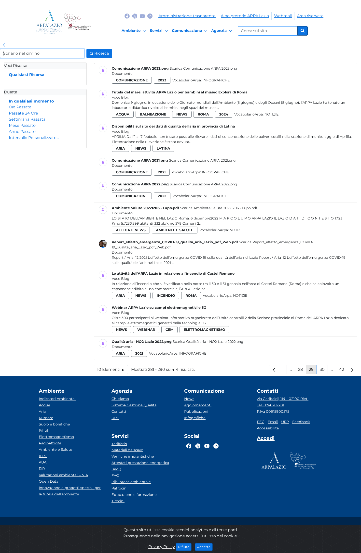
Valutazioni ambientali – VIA (63, 475)
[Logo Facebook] (127, 16)
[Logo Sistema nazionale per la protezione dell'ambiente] (77, 22)
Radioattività (50, 443)
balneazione (153, 114)
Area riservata (310, 15)
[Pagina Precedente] (274, 369)
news (181, 114)
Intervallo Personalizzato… (34, 137)
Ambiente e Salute (55, 449)
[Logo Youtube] (142, 16)
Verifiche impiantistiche (132, 456)
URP (115, 418)
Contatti (118, 411)
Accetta (205, 546)
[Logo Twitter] (134, 16)
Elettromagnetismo (56, 437)
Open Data (48, 481)
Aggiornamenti (197, 405)
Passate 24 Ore (23, 113)
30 (324, 370)
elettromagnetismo (204, 329)
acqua (122, 114)
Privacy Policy (161, 546)
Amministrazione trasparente (187, 15)
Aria (42, 411)
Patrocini (119, 488)
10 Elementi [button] (112, 370)
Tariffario (119, 444)
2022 (162, 196)
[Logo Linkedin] (150, 16)
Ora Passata (20, 107)
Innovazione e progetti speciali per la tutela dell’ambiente (70, 491)
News (189, 399)
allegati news (131, 230)
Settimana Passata (27, 119)
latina (163, 148)
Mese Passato (22, 125)
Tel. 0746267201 (270, 405)
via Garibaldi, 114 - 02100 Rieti (282, 399)
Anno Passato (22, 131)
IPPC (43, 456)
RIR (42, 468)
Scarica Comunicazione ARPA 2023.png (203, 68)
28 (302, 370)
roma (203, 114)
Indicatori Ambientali (57, 399)
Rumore (46, 418)
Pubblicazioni (196, 411)
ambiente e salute (174, 230)
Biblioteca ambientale (131, 482)
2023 (162, 80)
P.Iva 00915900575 (273, 411)
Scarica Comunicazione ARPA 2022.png (203, 184)
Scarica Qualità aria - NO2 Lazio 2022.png (208, 341)
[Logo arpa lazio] (49, 22)
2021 (162, 172)
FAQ (115, 475)
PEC (260, 422)
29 (313, 370)
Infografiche (216, 80)
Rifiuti (44, 430)
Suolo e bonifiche (54, 424)
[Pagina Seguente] (352, 369)
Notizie (271, 114)
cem (169, 329)
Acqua (44, 405)
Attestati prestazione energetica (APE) (140, 466)
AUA (42, 462)
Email (273, 422)
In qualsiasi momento (31, 101)
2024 (223, 114)
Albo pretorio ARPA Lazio (245, 15)
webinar (146, 329)
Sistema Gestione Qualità (133, 405)
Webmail (283, 15)
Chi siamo (120, 399)
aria (120, 148)
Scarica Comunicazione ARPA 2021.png (202, 160)
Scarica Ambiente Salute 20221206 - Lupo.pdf (218, 208)
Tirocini (118, 501)
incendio (166, 295)
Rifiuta (185, 546)
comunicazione (132, 80)
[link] (4, 45)
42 (343, 370)
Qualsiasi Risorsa (26, 74)
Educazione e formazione (134, 494)
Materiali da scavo (127, 450)
